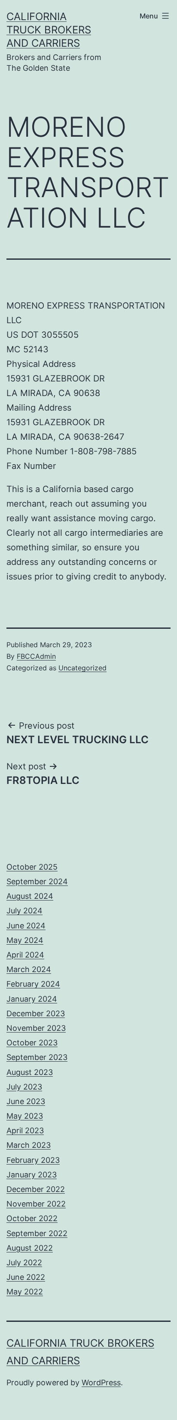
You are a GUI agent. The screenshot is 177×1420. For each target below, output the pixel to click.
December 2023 (35, 1013)
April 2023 (25, 1130)
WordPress (101, 1382)
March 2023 (28, 1145)
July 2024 (24, 910)
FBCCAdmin (36, 656)
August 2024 (29, 896)
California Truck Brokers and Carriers (48, 29)
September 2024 (37, 881)
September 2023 (36, 1057)
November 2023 (36, 1028)
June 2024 (26, 925)
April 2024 (25, 954)
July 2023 (24, 1086)
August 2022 (29, 1247)
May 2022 (24, 1291)
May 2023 (24, 1115)
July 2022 (24, 1262)
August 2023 (29, 1072)
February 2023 (33, 1160)
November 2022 (36, 1203)
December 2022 (35, 1189)
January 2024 (31, 998)
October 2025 (32, 866)
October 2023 (32, 1042)
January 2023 (31, 1174)
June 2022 (25, 1277)
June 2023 (25, 1101)
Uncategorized (82, 667)
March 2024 (28, 969)
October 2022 (32, 1218)
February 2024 (33, 983)
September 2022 (36, 1233)
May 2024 (24, 940)
